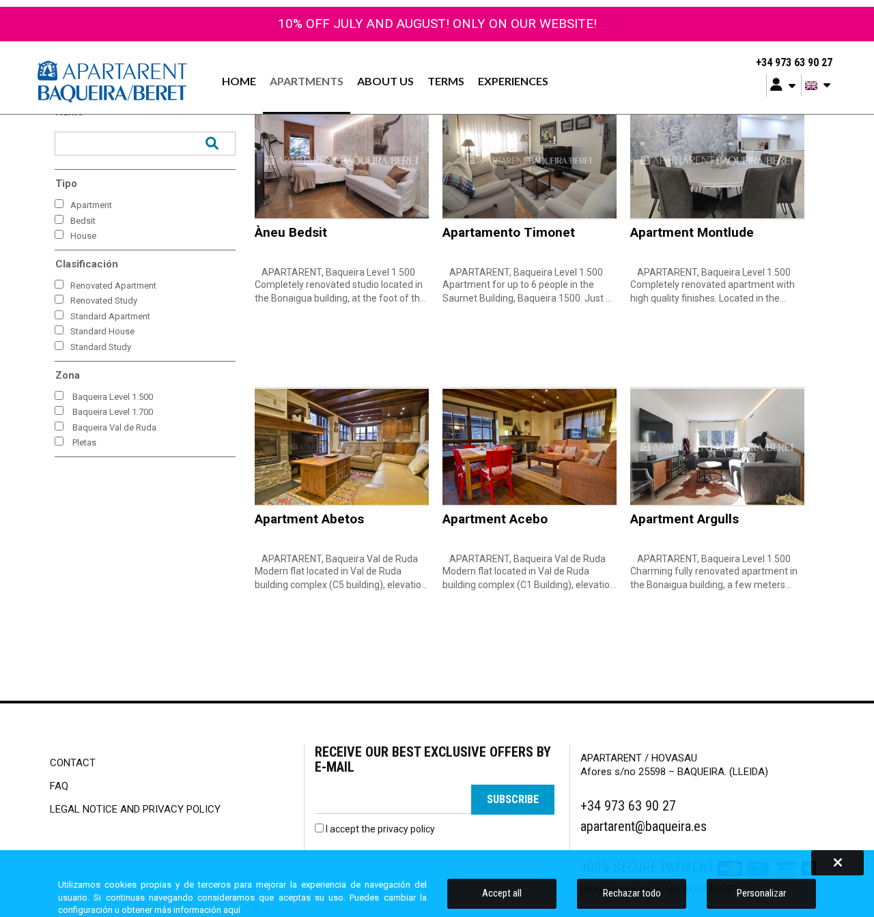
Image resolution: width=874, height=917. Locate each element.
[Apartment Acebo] (529, 446)
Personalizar (761, 893)
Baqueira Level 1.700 (112, 412)
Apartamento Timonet (508, 232)
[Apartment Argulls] (717, 446)
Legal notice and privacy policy (135, 809)
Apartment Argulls (684, 519)
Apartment (91, 205)
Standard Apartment (110, 316)
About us (385, 80)
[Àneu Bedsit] (342, 160)
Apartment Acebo (495, 519)
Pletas (84, 442)
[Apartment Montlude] (717, 160)
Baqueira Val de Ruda (114, 427)
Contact (73, 763)
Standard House (102, 331)
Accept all (502, 893)
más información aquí (197, 910)
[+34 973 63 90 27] (747, 63)
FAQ (59, 786)
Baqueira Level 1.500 (112, 397)
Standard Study (100, 347)
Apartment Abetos (309, 519)
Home (239, 80)
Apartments (306, 80)
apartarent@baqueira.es (643, 826)
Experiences (513, 80)
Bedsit (83, 221)
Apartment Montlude (692, 232)
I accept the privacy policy (380, 829)
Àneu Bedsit (291, 232)
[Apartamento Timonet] (529, 160)
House (83, 236)
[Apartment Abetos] (342, 446)
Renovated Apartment (113, 285)
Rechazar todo (632, 893)
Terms (445, 80)
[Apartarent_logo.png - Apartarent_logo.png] (112, 81)
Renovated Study (103, 300)
